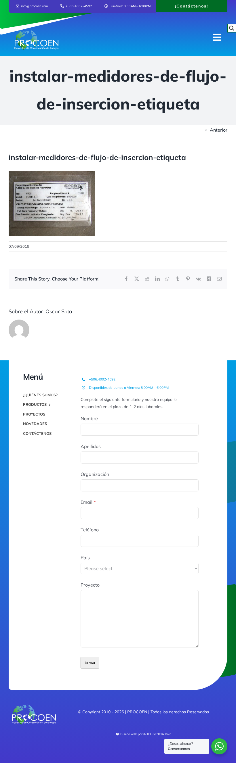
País (85, 557)
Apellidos (91, 446)
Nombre (89, 418)
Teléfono (90, 530)
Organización (95, 474)
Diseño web (128, 734)
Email (88, 502)
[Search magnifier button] (232, 28)
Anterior (218, 130)
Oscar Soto (58, 311)
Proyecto (90, 585)
